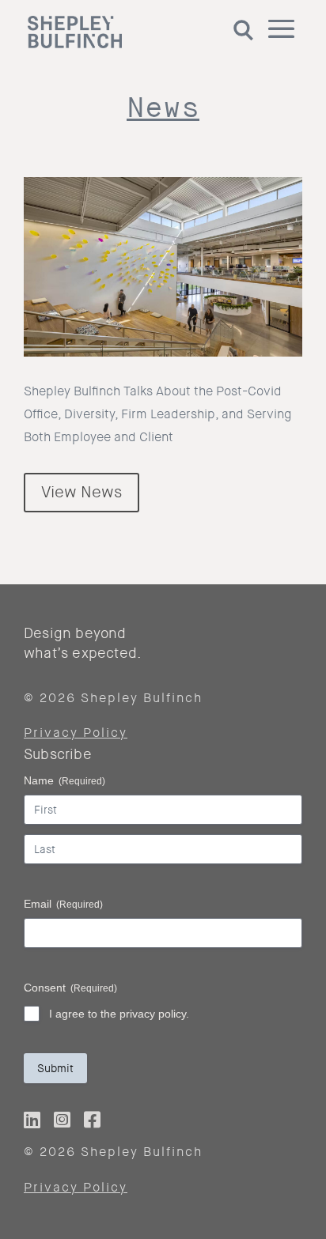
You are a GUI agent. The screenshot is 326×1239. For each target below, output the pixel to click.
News (163, 108)
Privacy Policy (75, 732)
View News (81, 492)
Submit (55, 1068)
